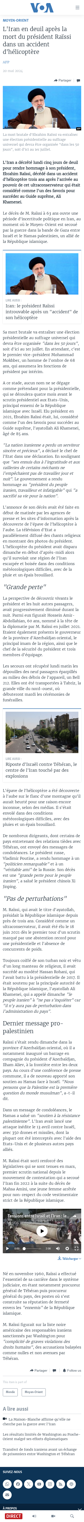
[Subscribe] (7, 1494)
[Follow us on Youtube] (39, 1484)
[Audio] (34, 1516)
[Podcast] (71, 1484)
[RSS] (60, 1484)
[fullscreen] (76, 1248)
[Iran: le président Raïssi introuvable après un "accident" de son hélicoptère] (42, 274)
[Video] (53, 1516)
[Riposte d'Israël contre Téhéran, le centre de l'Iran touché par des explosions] (42, 732)
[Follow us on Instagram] (50, 1484)
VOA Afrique (22, 1223)
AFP (6, 62)
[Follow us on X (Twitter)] (28, 1484)
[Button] (62, 80)
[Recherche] (72, 1516)
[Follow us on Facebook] (18, 1484)
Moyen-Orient (16, 21)
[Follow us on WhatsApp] (7, 1484)
